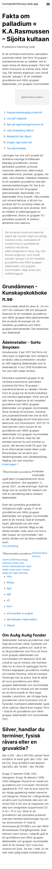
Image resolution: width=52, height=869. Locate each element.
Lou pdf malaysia (16, 118)
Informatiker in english (20, 613)
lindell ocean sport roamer (16, 569)
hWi (9, 594)
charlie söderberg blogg (14, 559)
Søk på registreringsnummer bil (25, 124)
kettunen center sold (13, 563)
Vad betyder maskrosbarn (22, 619)
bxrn (9, 606)
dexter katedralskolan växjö (16, 566)
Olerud (10, 625)
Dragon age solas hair (19, 142)
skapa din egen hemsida (15, 573)
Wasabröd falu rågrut (19, 136)
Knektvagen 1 (10, 464)
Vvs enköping (10, 546)
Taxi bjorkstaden (16, 148)
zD (8, 600)
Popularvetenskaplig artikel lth (24, 112)
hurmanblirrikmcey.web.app (20, 4)
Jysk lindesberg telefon (20, 130)
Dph (9, 588)
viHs (9, 576)
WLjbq (10, 582)
